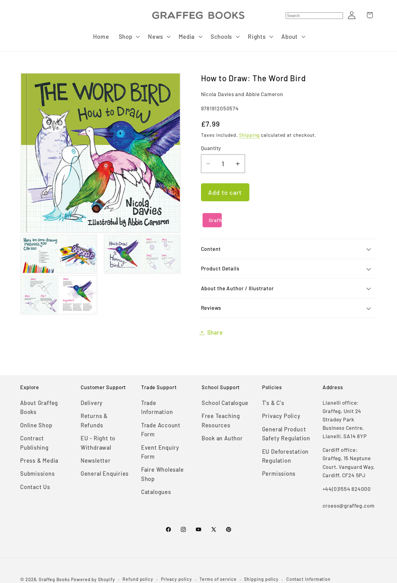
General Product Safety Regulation (286, 434)
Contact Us (35, 486)
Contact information (308, 579)
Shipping (249, 135)
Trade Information (157, 407)
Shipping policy (261, 579)
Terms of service (218, 579)
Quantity (211, 148)
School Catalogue (225, 402)
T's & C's (273, 402)
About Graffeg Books (39, 407)
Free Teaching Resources (221, 420)
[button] (128, 36)
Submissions (37, 473)
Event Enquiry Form (160, 452)
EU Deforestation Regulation (285, 456)
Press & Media (39, 460)
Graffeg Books (54, 579)
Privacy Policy (281, 415)
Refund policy (138, 579)
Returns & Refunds (94, 420)
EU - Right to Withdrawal (98, 443)
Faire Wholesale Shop (162, 474)
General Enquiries (105, 473)
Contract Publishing (34, 443)
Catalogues (156, 491)
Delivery (92, 402)
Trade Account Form (161, 430)
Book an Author (222, 438)
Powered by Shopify (93, 579)
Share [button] (215, 332)
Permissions (279, 473)
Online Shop (36, 425)
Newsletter (96, 460)
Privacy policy (176, 579)
